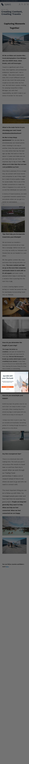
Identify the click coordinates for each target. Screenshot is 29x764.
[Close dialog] (27, 372)
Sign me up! (7, 386)
